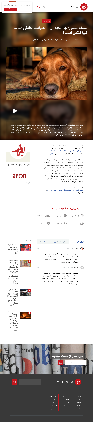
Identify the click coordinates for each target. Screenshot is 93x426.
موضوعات (72, 7)
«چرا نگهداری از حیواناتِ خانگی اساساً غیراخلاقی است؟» (65, 151)
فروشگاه (38, 7)
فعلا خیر (13, 10)
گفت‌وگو (79, 403)
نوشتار (79, 396)
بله (6, 10)
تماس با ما (54, 403)
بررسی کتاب (78, 399)
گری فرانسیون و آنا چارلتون (19, 164)
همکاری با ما (54, 406)
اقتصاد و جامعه (65, 399)
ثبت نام (44, 241)
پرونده (79, 409)
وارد (55, 241)
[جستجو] (44, 6)
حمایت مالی (54, 409)
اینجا (51, 153)
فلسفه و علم (66, 406)
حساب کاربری (53, 396)
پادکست (79, 406)
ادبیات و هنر (66, 396)
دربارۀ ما (55, 399)
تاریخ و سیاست (65, 403)
